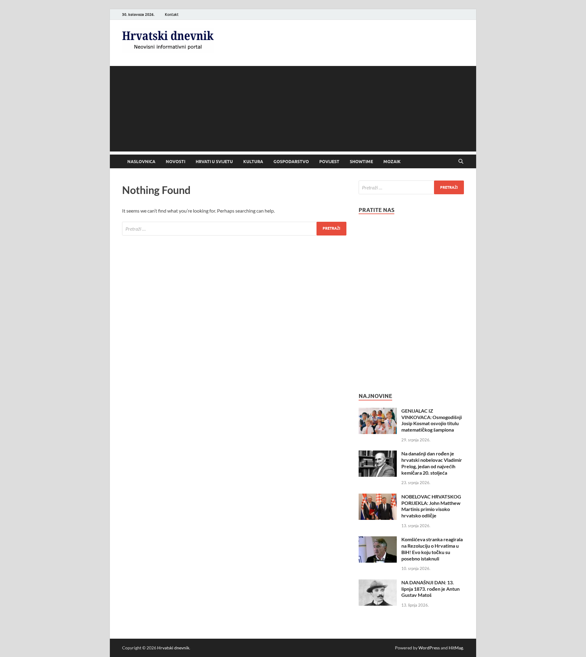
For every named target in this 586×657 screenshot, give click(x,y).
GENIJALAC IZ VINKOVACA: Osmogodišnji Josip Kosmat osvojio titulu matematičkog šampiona (431, 420)
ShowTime (361, 161)
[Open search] (460, 162)
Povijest (329, 161)
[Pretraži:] (234, 228)
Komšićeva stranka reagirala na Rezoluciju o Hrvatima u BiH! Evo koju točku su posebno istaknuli (432, 548)
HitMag (456, 647)
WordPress (429, 647)
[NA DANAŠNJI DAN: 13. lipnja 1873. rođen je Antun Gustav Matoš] (378, 583)
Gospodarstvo (291, 161)
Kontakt (172, 14)
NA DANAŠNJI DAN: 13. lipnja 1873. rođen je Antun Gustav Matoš (430, 588)
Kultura (253, 161)
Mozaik (392, 161)
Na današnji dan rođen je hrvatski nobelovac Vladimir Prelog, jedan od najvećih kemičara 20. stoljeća (431, 463)
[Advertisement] (293, 108)
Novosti (175, 161)
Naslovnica (141, 161)
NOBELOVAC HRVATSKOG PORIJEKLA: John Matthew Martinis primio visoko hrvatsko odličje (431, 506)
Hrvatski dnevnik (173, 647)
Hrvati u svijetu (214, 161)
